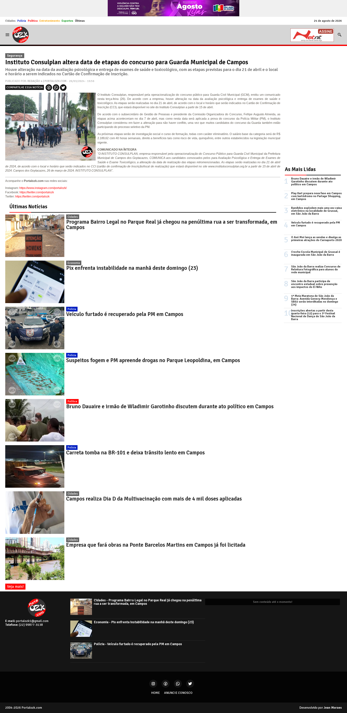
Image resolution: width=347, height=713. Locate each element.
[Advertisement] (311, 105)
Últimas (80, 21)
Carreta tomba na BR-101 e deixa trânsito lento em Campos (135, 452)
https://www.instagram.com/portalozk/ (43, 187)
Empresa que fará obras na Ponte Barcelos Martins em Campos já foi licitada (155, 544)
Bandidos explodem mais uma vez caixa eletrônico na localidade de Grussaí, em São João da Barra (316, 211)
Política (33, 21)
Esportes (67, 21)
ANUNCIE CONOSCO (178, 693)
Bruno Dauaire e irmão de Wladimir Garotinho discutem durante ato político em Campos (170, 406)
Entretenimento (49, 21)
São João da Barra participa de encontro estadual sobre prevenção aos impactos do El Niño (314, 284)
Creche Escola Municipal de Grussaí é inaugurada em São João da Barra (315, 253)
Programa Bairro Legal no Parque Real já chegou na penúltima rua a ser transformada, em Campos (171, 224)
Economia (74, 263)
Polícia (21, 21)
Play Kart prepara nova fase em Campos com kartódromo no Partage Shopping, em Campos (316, 196)
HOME (155, 693)
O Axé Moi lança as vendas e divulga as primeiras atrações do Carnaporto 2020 (316, 238)
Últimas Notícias (28, 206)
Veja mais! (15, 586)
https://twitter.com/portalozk (37, 192)
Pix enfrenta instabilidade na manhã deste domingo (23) (132, 268)
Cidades (10, 21)
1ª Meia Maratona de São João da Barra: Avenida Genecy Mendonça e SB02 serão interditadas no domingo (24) (314, 300)
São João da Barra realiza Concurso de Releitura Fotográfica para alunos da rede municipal (315, 269)
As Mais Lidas (300, 169)
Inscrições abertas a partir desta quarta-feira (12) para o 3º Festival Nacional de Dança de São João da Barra (313, 315)
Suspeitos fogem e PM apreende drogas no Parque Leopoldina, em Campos (153, 360)
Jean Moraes (333, 708)
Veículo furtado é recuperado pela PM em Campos (124, 314)
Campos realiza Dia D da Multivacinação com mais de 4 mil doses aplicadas (154, 498)
